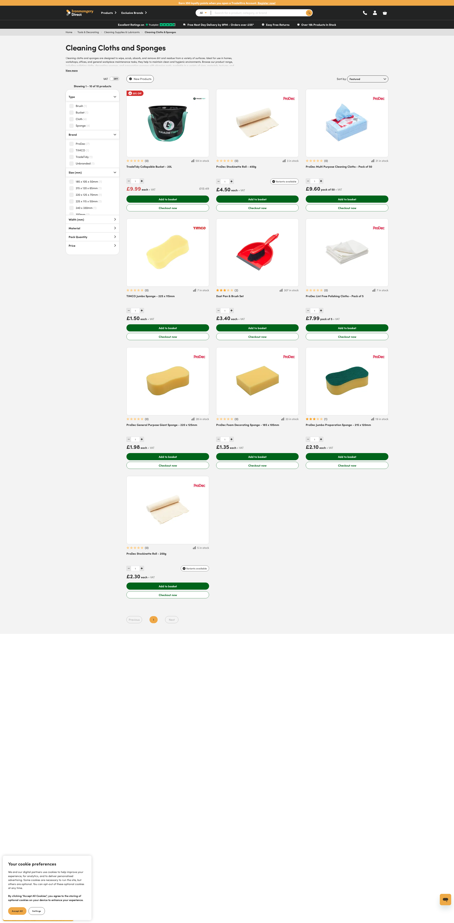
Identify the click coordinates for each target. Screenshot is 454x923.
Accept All (17, 911)
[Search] (309, 13)
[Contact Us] (365, 13)
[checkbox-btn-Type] (72, 106)
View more (72, 70)
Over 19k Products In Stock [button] (318, 24)
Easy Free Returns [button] (277, 24)
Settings (36, 911)
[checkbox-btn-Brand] (72, 144)
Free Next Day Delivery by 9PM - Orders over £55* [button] (220, 24)
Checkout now (168, 208)
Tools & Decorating (88, 32)
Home (69, 32)
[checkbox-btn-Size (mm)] (72, 182)
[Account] (374, 13)
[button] (83, 13)
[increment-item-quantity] (129, 181)
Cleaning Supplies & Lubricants (122, 32)
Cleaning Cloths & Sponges (160, 32)
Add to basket (168, 199)
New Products (142, 79)
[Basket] (384, 13)
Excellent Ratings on (131, 24)
